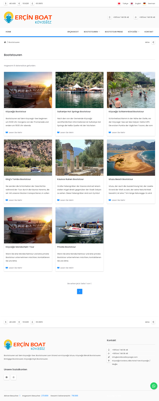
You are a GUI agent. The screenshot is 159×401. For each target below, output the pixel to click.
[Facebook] (6, 377)
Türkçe (125, 3)
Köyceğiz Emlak (114, 395)
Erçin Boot (73, 31)
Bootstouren (91, 31)
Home (8, 31)
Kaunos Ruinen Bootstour (70, 179)
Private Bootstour (66, 246)
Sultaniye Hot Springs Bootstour (74, 111)
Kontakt (149, 31)
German (151, 3)
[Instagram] (13, 377)
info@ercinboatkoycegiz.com (125, 357)
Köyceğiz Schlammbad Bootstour (126, 111)
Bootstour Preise (114, 31)
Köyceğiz (132, 31)
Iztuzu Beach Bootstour (121, 179)
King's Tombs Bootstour (18, 179)
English (138, 3)
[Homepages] (5, 42)
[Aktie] (153, 42)
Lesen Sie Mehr (15, 132)
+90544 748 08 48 (121, 17)
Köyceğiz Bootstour (16, 111)
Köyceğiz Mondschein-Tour (20, 246)
